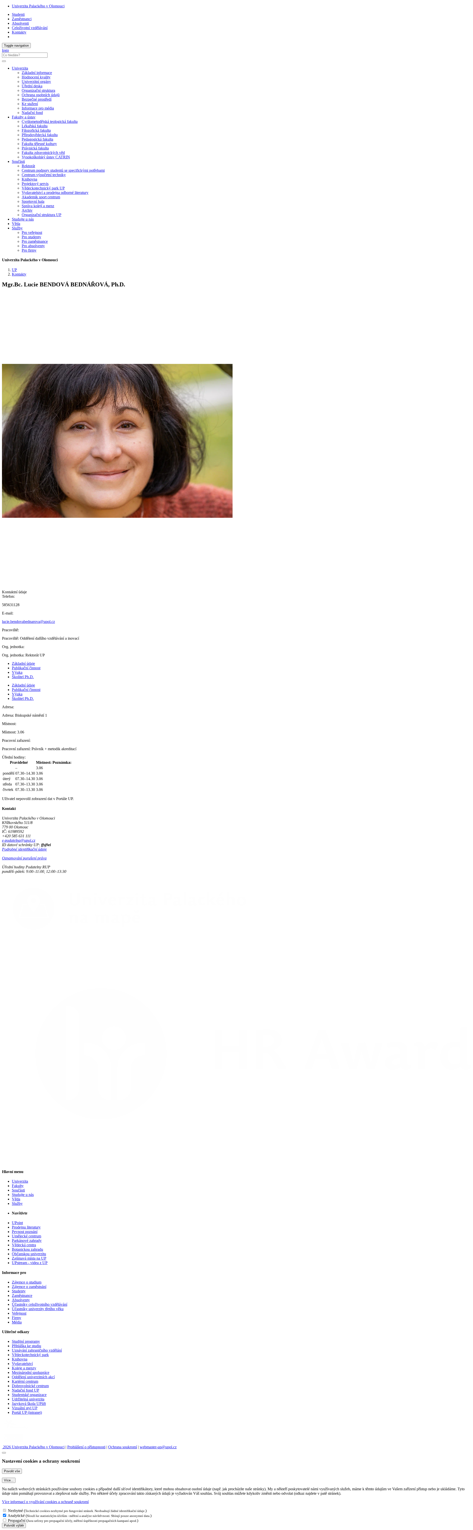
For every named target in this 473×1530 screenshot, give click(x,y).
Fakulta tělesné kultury (39, 144)
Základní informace (37, 73)
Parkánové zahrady (27, 1240)
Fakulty (18, 1186)
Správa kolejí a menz (38, 206)
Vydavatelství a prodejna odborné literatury (55, 192)
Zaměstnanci (22, 19)
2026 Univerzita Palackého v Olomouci (33, 1447)
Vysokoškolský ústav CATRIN (46, 157)
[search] (4, 61)
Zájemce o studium (26, 1282)
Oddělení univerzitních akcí (33, 1377)
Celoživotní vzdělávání (30, 28)
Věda (16, 224)
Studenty (19, 1291)
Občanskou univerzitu (29, 1254)
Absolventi (20, 23)
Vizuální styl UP (24, 1408)
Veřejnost (19, 1313)
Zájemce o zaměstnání (29, 1287)
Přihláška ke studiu (26, 1346)
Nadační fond (32, 113)
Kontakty (19, 32)
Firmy (16, 1318)
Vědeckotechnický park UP (43, 188)
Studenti (18, 14)
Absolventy (21, 1300)
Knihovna (29, 179)
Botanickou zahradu (27, 1249)
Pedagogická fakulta (37, 139)
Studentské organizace (29, 1395)
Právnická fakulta (35, 148)
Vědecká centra (24, 1245)
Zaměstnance (22, 1295)
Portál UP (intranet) (27, 1412)
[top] (4, 1453)
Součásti (18, 1190)
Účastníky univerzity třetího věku (38, 1309)
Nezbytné (15, 1511)
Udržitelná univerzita (28, 1399)
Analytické (16, 1515)
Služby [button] (17, 228)
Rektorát (28, 166)
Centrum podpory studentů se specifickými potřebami (63, 170)
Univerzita (20, 1181)
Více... (9, 1480)
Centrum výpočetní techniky (44, 175)
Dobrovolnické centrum (30, 1386)
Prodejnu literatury (26, 1227)
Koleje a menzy (24, 1368)
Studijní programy (26, 1341)
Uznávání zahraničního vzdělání (37, 1350)
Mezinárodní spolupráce (30, 1372)
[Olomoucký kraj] (19, 1429)
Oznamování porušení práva (24, 858)
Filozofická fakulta (36, 130)
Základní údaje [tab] (23, 663)
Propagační (16, 1520)
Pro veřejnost (32, 232)
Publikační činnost (26, 668)
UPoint (17, 1223)
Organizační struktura (38, 90)
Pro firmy (29, 250)
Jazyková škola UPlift (29, 1403)
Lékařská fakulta (35, 126)
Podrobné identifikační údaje (24, 849)
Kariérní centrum (25, 1381)
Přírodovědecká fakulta (40, 135)
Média (17, 1322)
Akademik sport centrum (41, 197)
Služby (17, 1203)
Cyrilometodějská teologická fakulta (50, 121)
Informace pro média (38, 108)
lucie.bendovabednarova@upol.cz (28, 621)
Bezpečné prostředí (36, 99)
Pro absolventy (33, 246)
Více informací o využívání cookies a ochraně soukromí (45, 1502)
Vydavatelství (22, 1364)
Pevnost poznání (24, 1232)
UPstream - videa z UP (30, 1263)
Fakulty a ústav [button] (23, 117)
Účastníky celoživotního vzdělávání (39, 1304)
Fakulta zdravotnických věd (43, 152)
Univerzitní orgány (36, 81)
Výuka (17, 672)
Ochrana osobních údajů (41, 95)
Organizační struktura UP (41, 215)
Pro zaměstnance (35, 241)
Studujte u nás (23, 219)
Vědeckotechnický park (30, 1355)
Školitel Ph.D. (23, 677)
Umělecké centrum (26, 1236)
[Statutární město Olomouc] (13, 1442)
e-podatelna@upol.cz (18, 840)
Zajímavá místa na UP (29, 1258)
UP (14, 270)
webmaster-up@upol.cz (158, 1447)
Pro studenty (31, 237)
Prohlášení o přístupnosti (86, 1447)
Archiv (27, 210)
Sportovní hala (33, 201)
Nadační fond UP (25, 1390)
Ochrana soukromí (122, 1447)
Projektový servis (35, 184)
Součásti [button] (18, 161)
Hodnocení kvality (36, 77)
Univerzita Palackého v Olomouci (38, 6)
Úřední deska (32, 86)
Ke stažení (30, 104)
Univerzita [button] (20, 68)
